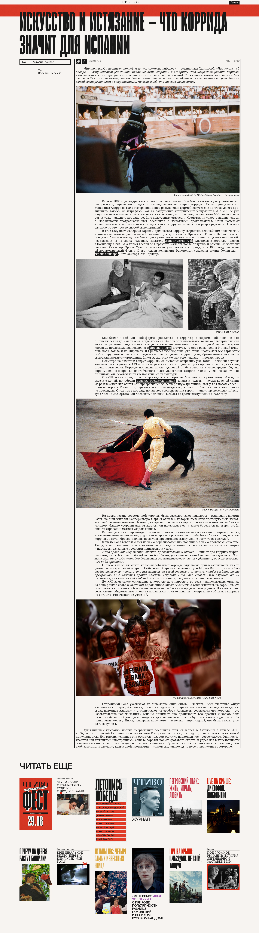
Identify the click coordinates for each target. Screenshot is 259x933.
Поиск (234, 2)
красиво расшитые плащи (156, 381)
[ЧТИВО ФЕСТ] (35, 804)
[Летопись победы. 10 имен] (111, 810)
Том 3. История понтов (38, 62)
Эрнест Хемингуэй (179, 241)
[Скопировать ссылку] (78, 61)
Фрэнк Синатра (106, 254)
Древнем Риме (160, 348)
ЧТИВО (130, 2)
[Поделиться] (84, 61)
